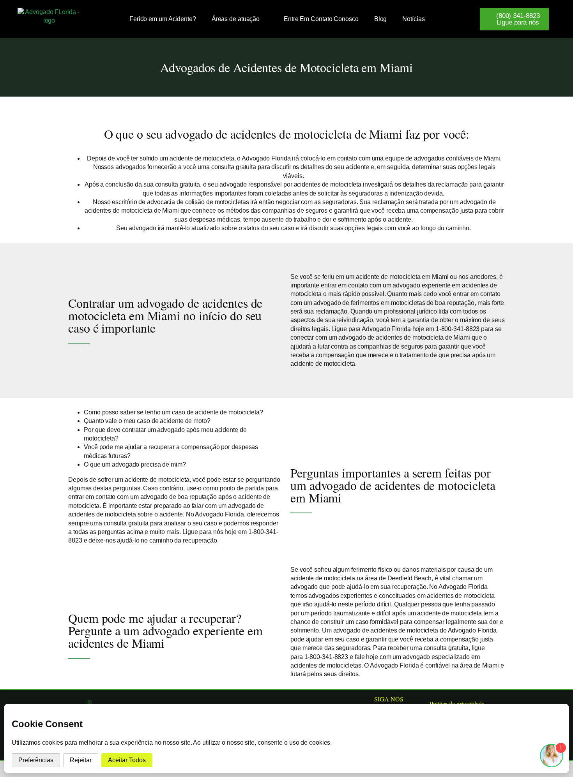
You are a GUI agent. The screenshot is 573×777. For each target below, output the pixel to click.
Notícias (413, 19)
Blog (380, 19)
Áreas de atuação (236, 19)
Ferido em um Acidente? (162, 19)
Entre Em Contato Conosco (321, 19)
